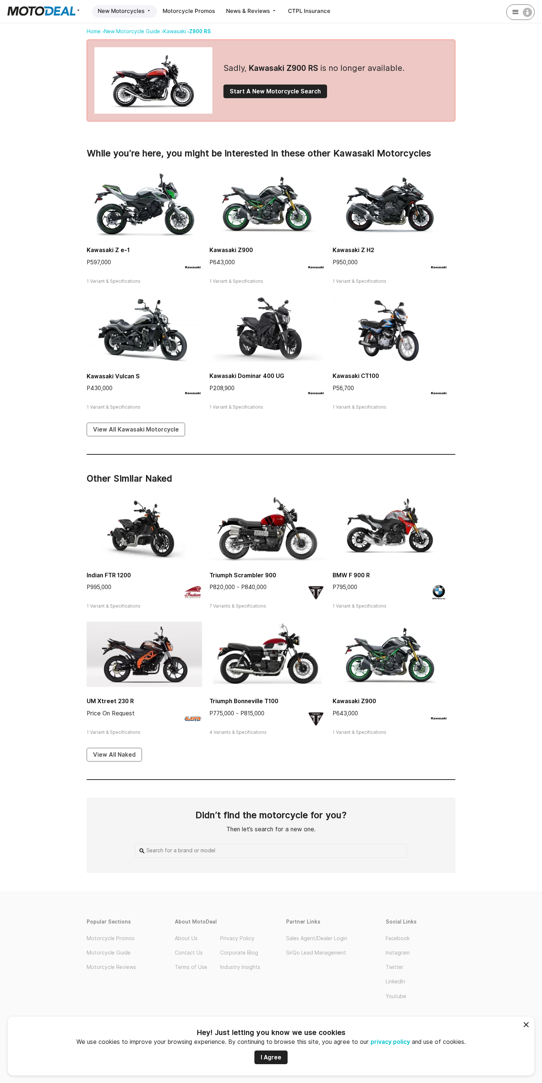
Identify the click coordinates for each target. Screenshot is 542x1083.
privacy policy (390, 1041)
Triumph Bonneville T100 (243, 701)
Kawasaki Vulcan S (113, 376)
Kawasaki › (176, 31)
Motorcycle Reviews (111, 967)
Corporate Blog (239, 953)
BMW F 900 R (351, 575)
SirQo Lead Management (316, 953)
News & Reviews (248, 10)
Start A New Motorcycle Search (275, 91)
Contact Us (189, 953)
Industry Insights (240, 967)
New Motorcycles (122, 10)
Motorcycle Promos (189, 10)
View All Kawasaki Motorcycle (136, 429)
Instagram (398, 953)
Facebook (398, 938)
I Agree (271, 1057)
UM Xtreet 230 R (110, 701)
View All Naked (114, 754)
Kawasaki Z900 (231, 250)
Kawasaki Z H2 (353, 250)
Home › (95, 31)
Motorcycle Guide (109, 953)
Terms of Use (191, 967)
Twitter (394, 967)
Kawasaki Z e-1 (108, 250)
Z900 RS (200, 31)
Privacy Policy (237, 938)
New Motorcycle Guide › (133, 31)
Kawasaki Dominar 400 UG (246, 375)
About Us (186, 938)
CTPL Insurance (309, 10)
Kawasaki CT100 (356, 375)
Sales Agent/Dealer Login (316, 938)
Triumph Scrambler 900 (242, 575)
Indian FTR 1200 (109, 575)
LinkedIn (395, 981)
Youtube (396, 996)
